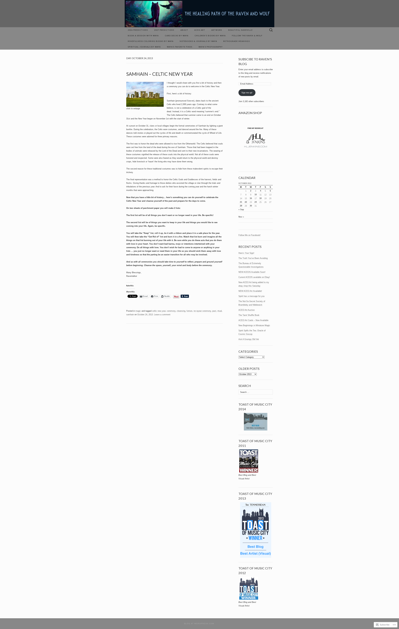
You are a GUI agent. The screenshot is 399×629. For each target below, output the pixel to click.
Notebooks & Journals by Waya (198, 41)
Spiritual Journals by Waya (144, 47)
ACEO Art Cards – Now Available (253, 320)
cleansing (181, 311)
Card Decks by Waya (176, 36)
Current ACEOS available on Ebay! (254, 277)
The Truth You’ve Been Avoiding (253, 258)
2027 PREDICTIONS (164, 30)
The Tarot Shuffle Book (248, 315)
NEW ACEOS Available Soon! (251, 272)
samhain (130, 314)
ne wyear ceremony (202, 311)
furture (189, 311)
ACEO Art (199, 30)
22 (246, 202)
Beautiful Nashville (240, 30)
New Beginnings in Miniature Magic (254, 325)
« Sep (241, 209)
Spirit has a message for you (251, 296)
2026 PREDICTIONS (138, 30)
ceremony (171, 311)
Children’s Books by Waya (210, 36)
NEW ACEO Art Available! (250, 291)
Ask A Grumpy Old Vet (248, 339)
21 (241, 202)
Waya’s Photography (211, 47)
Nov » (241, 217)
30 (251, 206)
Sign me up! (246, 92)
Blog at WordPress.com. (199, 623)
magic (138, 311)
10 (256, 194)
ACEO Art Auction (246, 310)
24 (256, 202)
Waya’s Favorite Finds (179, 47)
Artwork (216, 30)
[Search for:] (271, 30)
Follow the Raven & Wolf (247, 36)
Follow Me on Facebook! (249, 235)
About (184, 30)
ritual (219, 311)
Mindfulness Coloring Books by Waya (150, 41)
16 (251, 198)
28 (241, 206)
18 (260, 198)
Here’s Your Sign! (246, 253)
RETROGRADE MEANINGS (236, 41)
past (214, 311)
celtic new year (159, 311)
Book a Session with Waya (143, 36)
